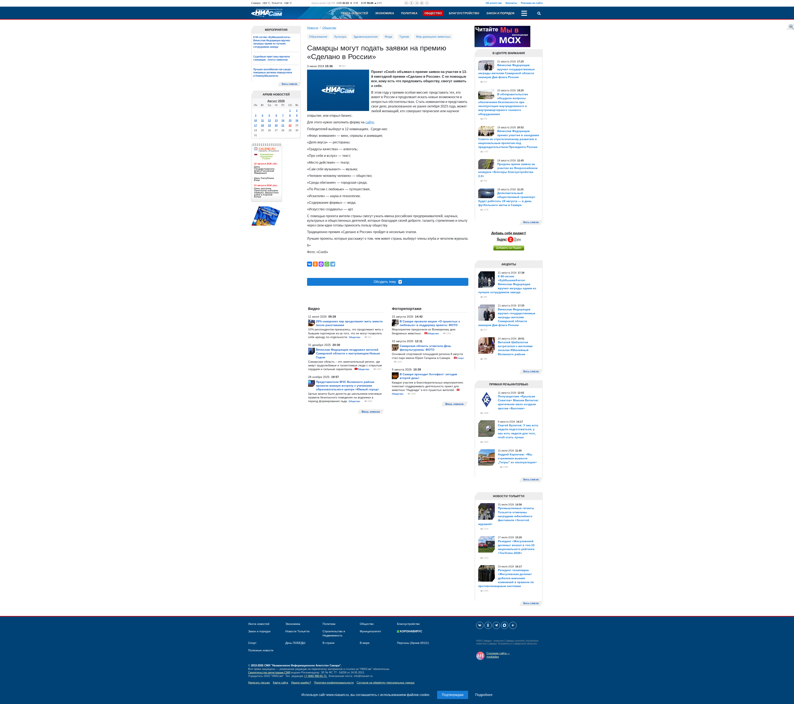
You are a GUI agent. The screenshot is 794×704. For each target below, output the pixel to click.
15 (290, 120)
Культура (340, 36)
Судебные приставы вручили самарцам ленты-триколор (271, 58)
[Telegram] (332, 264)
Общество (433, 13)
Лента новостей (354, 13)
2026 (281, 100)
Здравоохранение (365, 36)
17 (255, 125)
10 (255, 120)
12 (269, 120)
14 (282, 120)
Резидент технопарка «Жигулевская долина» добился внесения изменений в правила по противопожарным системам (506, 578)
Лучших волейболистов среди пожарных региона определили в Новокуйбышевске (272, 72)
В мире (364, 642)
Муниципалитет (370, 631)
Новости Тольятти (297, 631)
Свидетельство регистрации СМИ (269, 672)
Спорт (460, 358)
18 (262, 125)
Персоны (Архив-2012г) (413, 642)
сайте (369, 122)
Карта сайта (280, 682)
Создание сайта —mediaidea (498, 655)
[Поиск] (539, 14)
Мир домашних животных (433, 36)
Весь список (289, 84)
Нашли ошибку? (301, 682)
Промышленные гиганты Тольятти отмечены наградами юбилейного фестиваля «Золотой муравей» (506, 516)
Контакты (511, 3)
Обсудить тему (387, 282)
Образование (318, 36)
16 (296, 120)
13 (276, 120)
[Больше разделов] (524, 14)
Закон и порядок (500, 13)
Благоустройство (464, 13)
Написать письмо (259, 682)
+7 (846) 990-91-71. (315, 676)
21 (282, 125)
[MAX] (321, 264)
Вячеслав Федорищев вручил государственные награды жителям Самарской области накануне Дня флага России (506, 317)
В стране (329, 642)
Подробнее (484, 695)
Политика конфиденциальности (334, 682)
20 (276, 125)
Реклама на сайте (532, 3)
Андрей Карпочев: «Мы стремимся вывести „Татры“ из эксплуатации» (517, 458)
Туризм (404, 36)
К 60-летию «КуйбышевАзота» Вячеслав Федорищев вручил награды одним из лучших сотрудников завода (272, 42)
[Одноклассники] (315, 264)
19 (269, 125)
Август (272, 100)
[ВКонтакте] (309, 264)
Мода (388, 36)
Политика (409, 13)
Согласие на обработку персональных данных (386, 682)
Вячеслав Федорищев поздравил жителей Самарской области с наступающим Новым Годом (348, 353)
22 (290, 125)
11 (262, 120)
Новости (312, 27)
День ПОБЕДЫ (295, 642)
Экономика (384, 13)
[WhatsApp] (326, 264)
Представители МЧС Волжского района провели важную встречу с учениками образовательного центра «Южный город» (347, 385)
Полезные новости (260, 650)
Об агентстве (494, 3)
